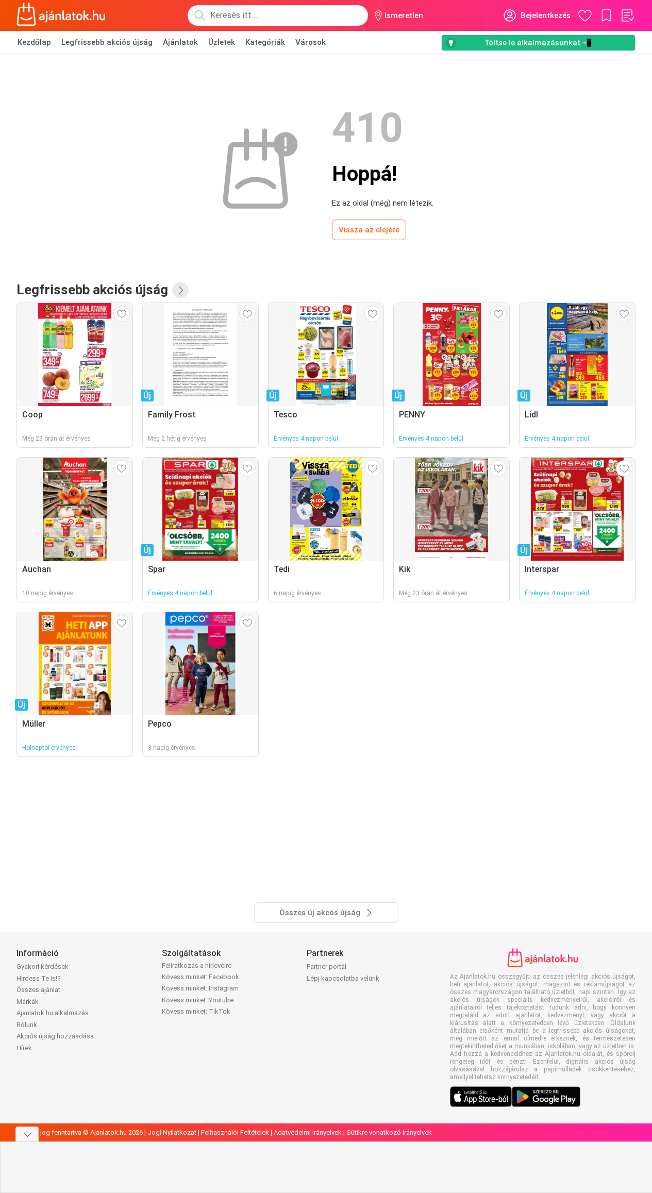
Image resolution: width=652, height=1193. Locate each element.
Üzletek (221, 42)
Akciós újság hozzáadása (55, 1036)
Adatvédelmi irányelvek (308, 1132)
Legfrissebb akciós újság (107, 42)
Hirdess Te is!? (38, 978)
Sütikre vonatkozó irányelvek (389, 1132)
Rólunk (26, 1025)
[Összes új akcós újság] (180, 290)
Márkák (27, 1001)
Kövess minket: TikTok (196, 1011)
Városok (310, 42)
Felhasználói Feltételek (235, 1132)
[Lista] (627, 15)
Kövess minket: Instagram (200, 988)
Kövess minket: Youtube (197, 1000)
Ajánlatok (180, 42)
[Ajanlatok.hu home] (61, 15)
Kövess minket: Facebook (200, 977)
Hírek (24, 1048)
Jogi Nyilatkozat (171, 1132)
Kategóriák (265, 42)
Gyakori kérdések (42, 966)
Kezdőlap (34, 42)
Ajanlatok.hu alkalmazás (52, 1013)
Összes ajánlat (38, 990)
